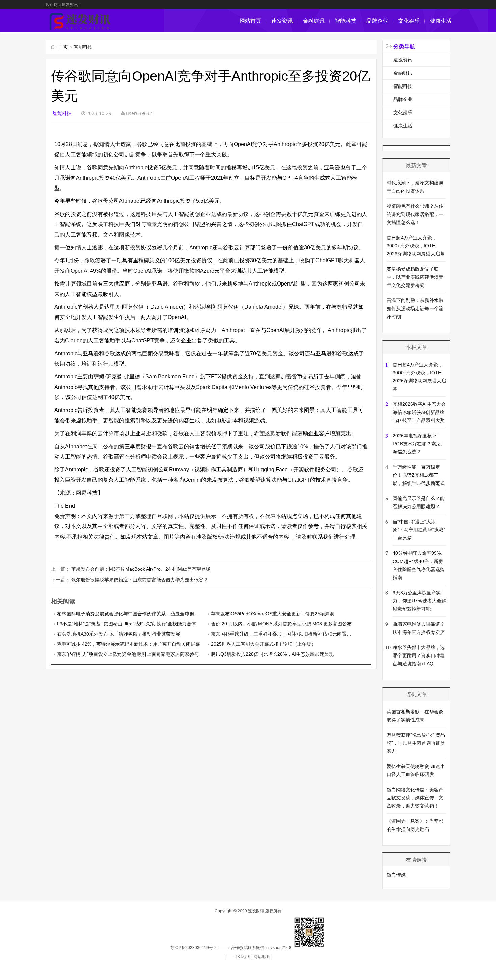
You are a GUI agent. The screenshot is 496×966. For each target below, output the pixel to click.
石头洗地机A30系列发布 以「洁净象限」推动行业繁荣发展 (118, 634)
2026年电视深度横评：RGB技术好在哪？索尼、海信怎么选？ (419, 443)
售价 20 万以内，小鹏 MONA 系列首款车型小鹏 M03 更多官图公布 (281, 623)
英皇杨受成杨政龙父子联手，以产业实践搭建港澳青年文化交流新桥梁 (415, 277)
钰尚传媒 (396, 874)
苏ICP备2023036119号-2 (193, 947)
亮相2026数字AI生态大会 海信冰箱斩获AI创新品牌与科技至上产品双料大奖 (419, 412)
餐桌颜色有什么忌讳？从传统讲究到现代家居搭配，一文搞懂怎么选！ (415, 214)
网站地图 (261, 956)
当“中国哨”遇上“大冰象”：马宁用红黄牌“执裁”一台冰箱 (419, 530)
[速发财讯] (80, 28)
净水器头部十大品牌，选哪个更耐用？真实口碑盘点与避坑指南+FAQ (419, 655)
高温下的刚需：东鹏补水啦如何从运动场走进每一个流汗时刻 (415, 308)
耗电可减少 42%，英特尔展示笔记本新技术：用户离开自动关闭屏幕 (128, 644)
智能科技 (345, 21)
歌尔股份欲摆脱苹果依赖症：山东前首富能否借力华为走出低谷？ (139, 580)
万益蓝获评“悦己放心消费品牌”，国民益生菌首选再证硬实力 (416, 743)
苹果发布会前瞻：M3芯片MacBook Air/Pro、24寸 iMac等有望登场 (141, 569)
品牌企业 (377, 21)
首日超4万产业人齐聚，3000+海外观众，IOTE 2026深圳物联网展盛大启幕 (416, 245)
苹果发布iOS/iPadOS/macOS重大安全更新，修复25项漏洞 (272, 613)
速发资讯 (282, 21)
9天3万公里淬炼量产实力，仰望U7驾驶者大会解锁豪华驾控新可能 (419, 601)
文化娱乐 (409, 21)
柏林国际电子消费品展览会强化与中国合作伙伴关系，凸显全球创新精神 (132, 613)
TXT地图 (242, 956)
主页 (63, 47)
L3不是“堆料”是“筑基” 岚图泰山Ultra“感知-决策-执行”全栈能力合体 (126, 623)
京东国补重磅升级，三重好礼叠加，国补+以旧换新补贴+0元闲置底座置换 (288, 634)
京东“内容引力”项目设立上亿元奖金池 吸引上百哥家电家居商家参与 (128, 654)
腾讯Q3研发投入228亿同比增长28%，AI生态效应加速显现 (272, 654)
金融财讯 (314, 21)
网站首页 (250, 21)
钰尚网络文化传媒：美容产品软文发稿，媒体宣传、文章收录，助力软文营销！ (415, 798)
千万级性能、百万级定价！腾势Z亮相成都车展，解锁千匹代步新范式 (419, 475)
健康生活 (440, 21)
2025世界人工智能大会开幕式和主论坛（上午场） (263, 644)
